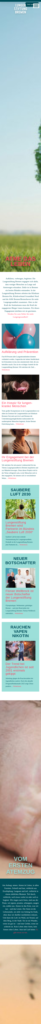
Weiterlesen (6, 370)
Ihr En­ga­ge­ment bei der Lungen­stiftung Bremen (18, 459)
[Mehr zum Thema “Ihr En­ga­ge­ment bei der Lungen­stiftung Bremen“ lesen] (20, 441)
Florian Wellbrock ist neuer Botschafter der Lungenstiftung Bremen (20, 595)
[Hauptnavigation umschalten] (36, 5)
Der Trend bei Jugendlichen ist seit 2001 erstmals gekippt (20, 668)
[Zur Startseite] (20, 9)
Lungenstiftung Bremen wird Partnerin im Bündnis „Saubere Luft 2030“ (20, 527)
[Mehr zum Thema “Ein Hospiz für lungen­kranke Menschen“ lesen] (20, 387)
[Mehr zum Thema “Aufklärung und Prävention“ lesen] (20, 336)
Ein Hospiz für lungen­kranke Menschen (17, 404)
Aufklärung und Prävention (20, 352)
